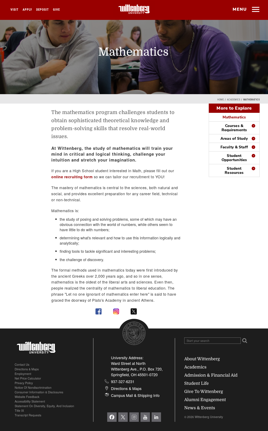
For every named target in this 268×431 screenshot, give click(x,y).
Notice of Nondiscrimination (33, 387)
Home (220, 99)
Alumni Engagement (205, 399)
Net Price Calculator (28, 378)
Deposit (42, 10)
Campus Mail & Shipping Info (135, 395)
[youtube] (145, 417)
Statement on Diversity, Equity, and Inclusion (44, 406)
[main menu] (255, 9)
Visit (14, 10)
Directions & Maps (27, 369)
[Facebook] (112, 417)
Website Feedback (27, 397)
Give (56, 10)
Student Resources (234, 170)
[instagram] (134, 417)
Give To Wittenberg (203, 391)
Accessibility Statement (30, 401)
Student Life (196, 383)
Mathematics (234, 117)
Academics (233, 99)
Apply (27, 10)
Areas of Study (234, 138)
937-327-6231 (122, 381)
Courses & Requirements (234, 128)
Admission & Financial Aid (210, 375)
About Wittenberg (202, 359)
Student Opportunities (234, 158)
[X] (123, 417)
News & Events (199, 407)
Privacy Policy (24, 383)
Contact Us (22, 364)
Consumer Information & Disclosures (39, 392)
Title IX (19, 410)
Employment (23, 374)
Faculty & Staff (234, 147)
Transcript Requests (28, 415)
